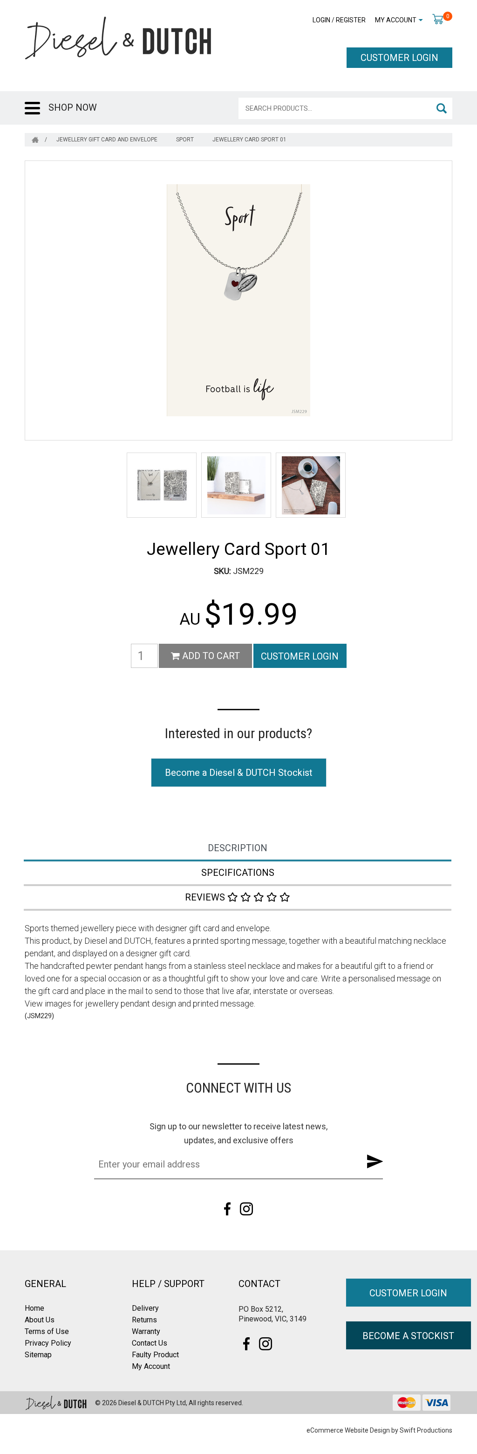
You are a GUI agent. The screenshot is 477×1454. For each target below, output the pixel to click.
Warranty (146, 1331)
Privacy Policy (48, 1343)
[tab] (238, 848)
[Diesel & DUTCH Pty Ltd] (118, 37)
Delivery (145, 1308)
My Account (395, 20)
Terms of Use (47, 1331)
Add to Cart (210, 655)
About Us (40, 1319)
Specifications (237, 872)
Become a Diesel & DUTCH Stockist (239, 772)
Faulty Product (155, 1354)
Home (34, 1308)
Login (321, 20)
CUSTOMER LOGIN (399, 57)
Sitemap (38, 1354)
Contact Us (149, 1343)
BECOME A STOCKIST (408, 1335)
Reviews (206, 897)
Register (351, 20)
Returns (144, 1319)
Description (237, 848)
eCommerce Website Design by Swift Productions (379, 1430)
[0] (437, 18)
